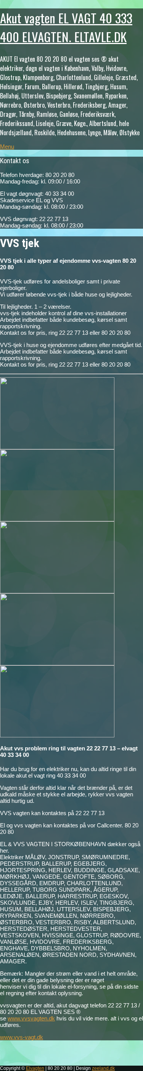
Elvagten (35, 1068)
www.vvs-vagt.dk (21, 1037)
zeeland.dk (103, 1068)
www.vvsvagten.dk (31, 1018)
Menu (7, 146)
